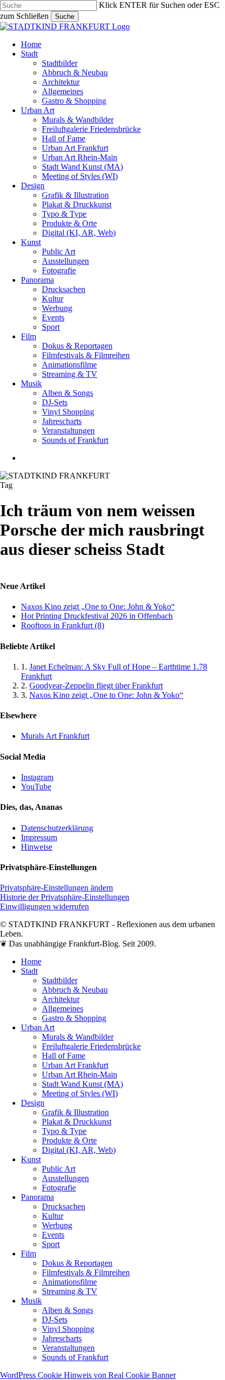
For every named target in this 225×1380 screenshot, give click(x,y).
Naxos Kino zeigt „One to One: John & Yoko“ (98, 606)
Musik (31, 1300)
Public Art (58, 1168)
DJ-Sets (55, 1319)
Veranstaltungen (68, 1347)
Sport (51, 1244)
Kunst (31, 1159)
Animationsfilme (69, 1281)
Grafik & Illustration (75, 1112)
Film (28, 1253)
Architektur (61, 999)
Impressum (39, 837)
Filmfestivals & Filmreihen (86, 1272)
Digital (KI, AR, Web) (79, 1149)
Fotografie (59, 1187)
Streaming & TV (69, 1291)
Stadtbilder (59, 980)
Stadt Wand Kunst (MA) (82, 1083)
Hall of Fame (63, 1055)
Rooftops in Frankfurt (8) (62, 625)
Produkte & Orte (69, 1140)
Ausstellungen (65, 1178)
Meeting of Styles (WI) (80, 1093)
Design (32, 1102)
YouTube (36, 786)
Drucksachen (63, 1206)
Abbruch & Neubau (75, 989)
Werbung (57, 1225)
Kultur (52, 1215)
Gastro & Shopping (74, 1018)
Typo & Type (64, 1131)
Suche (64, 16)
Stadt (29, 970)
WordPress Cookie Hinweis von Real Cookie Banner (88, 1375)
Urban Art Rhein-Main (79, 1074)
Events (53, 1234)
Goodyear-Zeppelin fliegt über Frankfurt (96, 685)
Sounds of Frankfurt (75, 1357)
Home (31, 961)
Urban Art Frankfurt (75, 1065)
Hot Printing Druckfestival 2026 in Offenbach (97, 615)
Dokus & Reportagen (77, 1263)
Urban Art (37, 1027)
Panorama (37, 1197)
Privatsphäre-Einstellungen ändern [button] (56, 887)
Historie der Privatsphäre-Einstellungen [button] (64, 897)
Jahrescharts (62, 1338)
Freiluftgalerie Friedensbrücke (91, 1046)
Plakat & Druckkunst (76, 1121)
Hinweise (36, 846)
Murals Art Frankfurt (55, 735)
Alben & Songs (67, 1310)
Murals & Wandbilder (78, 1036)
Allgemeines (62, 1008)
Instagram (37, 777)
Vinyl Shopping (68, 1329)
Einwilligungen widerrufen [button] (44, 906)
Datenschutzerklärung (57, 827)
